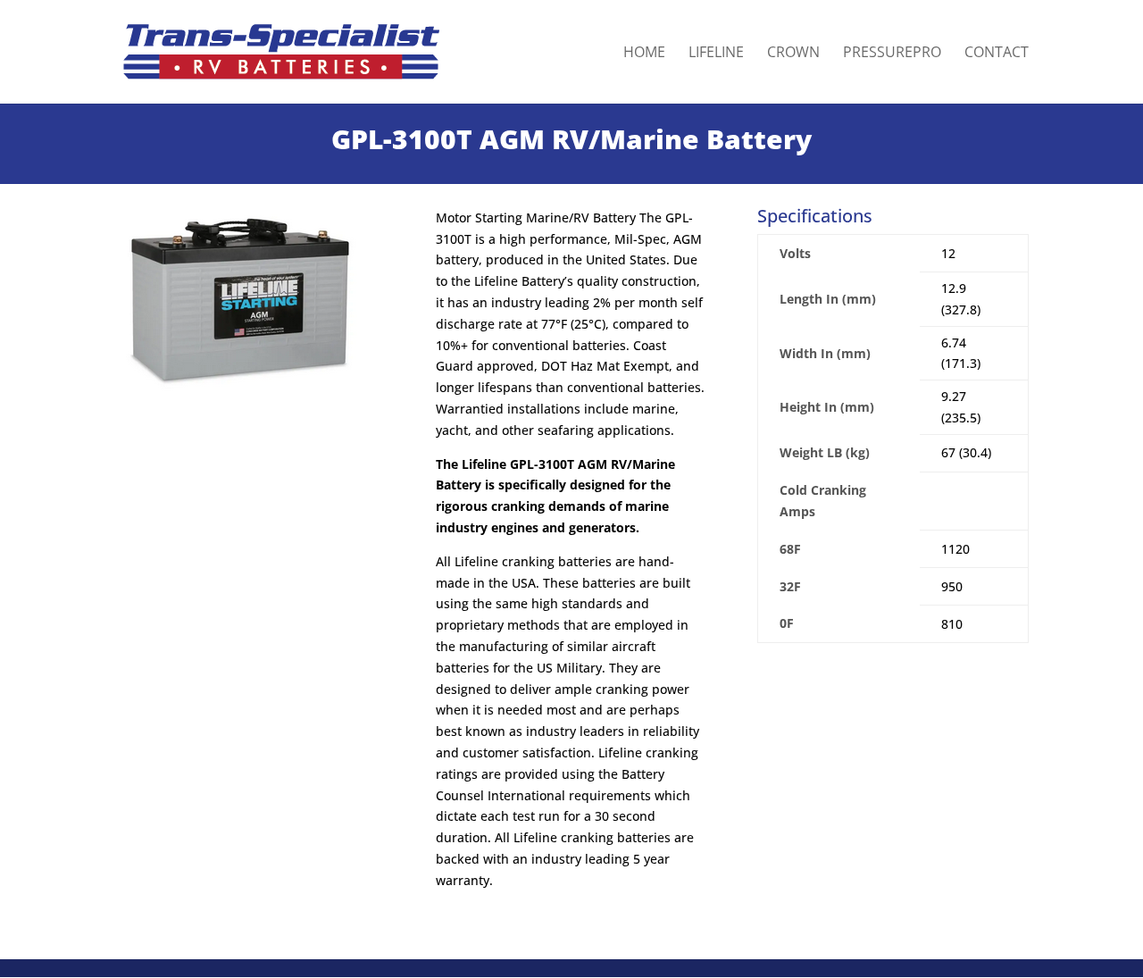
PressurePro (892, 54)
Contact (996, 54)
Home (644, 54)
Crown (793, 54)
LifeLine (716, 54)
